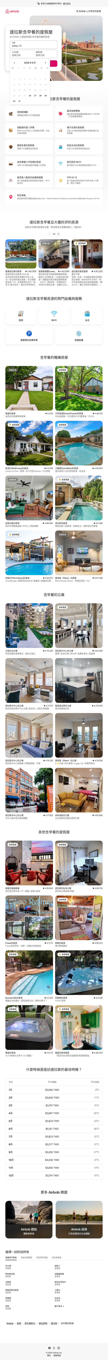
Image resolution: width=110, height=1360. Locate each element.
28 (40, 95)
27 (35, 95)
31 (19, 101)
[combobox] (33, 45)
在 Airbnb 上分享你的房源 (88, 11)
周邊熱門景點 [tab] (11, 1257)
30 (14, 101)
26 (30, 95)
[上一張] (49, 234)
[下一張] (58, 234)
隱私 (49, 1355)
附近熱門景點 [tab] (42, 1257)
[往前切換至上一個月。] (14, 63)
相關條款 (57, 1355)
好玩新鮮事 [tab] (56, 1257)
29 (46, 95)
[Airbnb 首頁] (12, 11)
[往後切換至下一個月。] (45, 63)
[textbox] (21, 55)
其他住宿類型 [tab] (26, 1257)
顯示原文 (67, 3)
